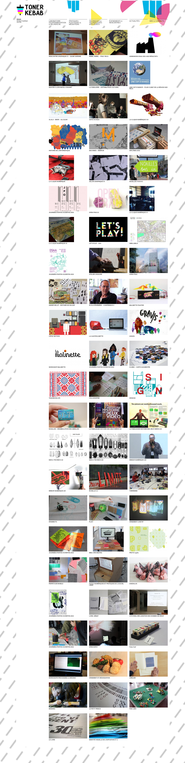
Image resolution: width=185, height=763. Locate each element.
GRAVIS (132, 336)
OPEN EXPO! (93, 647)
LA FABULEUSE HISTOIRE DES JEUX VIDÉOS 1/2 (105, 429)
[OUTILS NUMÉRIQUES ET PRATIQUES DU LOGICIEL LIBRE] (108, 569)
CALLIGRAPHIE (94, 398)
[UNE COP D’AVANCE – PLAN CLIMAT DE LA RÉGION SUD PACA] (148, 73)
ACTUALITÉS (134, 21)
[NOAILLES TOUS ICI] (148, 167)
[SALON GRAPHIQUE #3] (108, 167)
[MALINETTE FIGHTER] (148, 291)
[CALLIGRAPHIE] (108, 384)
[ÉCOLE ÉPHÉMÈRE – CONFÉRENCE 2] (108, 291)
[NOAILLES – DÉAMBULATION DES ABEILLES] (68, 415)
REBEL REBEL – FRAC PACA (98, 56)
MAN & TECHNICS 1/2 (56, 460)
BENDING (52, 709)
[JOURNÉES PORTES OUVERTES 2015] (68, 260)
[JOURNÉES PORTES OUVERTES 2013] (68, 538)
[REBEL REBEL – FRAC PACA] (108, 42)
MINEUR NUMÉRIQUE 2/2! (57, 491)
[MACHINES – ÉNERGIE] (108, 136)
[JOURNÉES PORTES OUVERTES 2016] (68, 198)
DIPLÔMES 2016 (134, 150)
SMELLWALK (133, 243)
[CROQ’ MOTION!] (68, 322)
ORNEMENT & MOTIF (136, 522)
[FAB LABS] (148, 695)
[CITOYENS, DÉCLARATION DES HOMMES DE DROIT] (148, 602)
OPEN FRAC (133, 274)
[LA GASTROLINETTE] (108, 322)
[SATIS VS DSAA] (108, 105)
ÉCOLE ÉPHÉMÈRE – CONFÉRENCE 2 (101, 305)
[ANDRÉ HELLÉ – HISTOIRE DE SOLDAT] (68, 291)
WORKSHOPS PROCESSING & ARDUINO (62, 678)
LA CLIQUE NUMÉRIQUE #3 (138, 212)
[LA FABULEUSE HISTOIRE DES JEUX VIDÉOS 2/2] (148, 415)
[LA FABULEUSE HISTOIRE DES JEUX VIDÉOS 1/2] (108, 415)
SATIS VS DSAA (94, 119)
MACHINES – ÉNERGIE (96, 150)
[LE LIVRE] (68, 725)
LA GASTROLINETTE (96, 336)
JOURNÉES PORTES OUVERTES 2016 (61, 212)
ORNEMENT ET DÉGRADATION (99, 678)
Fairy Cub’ (132, 647)
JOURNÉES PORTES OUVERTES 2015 (61, 274)
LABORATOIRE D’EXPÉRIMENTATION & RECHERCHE (57, 22)
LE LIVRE (52, 739)
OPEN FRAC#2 (94, 212)
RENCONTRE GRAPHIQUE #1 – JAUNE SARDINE (65, 56)
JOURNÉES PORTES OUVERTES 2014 (101, 367)
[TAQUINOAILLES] (68, 384)
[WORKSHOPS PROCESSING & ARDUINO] (68, 664)
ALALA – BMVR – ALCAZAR (58, 119)
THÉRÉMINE (133, 491)
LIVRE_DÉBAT (94, 616)
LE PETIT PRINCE (95, 709)
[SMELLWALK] (148, 229)
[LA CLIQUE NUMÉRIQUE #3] (148, 198)
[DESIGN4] (148, 384)
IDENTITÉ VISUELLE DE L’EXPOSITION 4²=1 (103, 739)
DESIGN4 (132, 398)
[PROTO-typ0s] (148, 538)
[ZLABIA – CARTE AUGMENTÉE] (148, 353)
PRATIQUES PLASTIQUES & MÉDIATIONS (75, 22)
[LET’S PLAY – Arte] (108, 229)
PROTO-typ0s (134, 552)
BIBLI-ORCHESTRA (95, 552)
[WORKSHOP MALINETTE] (68, 353)
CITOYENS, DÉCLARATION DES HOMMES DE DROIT (146, 616)
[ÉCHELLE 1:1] (108, 477)
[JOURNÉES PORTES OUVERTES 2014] (108, 353)
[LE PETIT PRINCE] (108, 695)
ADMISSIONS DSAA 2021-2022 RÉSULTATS (143, 56)
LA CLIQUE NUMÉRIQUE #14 (138, 119)
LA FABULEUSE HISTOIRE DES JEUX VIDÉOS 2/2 (145, 429)
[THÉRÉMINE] (148, 477)
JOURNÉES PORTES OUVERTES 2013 (61, 552)
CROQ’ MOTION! (54, 336)
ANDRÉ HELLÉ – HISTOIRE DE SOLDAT (62, 305)
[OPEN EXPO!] (108, 633)
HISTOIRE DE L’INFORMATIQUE (59, 150)
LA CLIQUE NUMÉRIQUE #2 (58, 243)
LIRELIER (132, 678)
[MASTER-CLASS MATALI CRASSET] (68, 73)
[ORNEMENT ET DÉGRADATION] (108, 664)
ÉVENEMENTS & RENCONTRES (115, 22)
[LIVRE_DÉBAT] (108, 602)
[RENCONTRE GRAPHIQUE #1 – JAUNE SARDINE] (68, 42)
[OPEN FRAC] (148, 260)
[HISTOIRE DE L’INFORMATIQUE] (68, 136)
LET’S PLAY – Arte (95, 243)
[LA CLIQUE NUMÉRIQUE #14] (148, 105)
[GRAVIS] (148, 322)
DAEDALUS (133, 583)
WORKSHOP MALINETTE (57, 367)
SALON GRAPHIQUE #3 (97, 181)
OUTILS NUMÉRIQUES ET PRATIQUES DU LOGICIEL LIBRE (106, 584)
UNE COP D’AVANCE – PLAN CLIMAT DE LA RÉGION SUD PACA (148, 88)
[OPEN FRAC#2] (108, 198)
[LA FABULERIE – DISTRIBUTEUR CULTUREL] (108, 73)
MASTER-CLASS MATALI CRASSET (60, 87)
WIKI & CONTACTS (157, 21)
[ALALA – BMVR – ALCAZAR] (68, 105)
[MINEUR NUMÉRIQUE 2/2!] (68, 477)
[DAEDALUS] (148, 569)
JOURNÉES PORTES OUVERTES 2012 (61, 647)
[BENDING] (68, 695)
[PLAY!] (108, 508)
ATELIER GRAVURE (95, 274)
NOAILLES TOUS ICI (136, 181)
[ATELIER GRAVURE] (108, 260)
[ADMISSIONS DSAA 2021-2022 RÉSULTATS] (148, 42)
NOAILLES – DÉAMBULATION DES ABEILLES (64, 429)
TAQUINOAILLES (54, 398)
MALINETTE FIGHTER (136, 305)
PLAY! (91, 522)
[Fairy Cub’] (148, 633)
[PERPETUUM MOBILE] (68, 569)
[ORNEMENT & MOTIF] (148, 508)
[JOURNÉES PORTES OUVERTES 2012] (68, 633)
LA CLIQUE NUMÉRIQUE (57, 181)
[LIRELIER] (148, 664)
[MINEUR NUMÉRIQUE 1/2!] (148, 446)
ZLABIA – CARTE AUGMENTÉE (139, 367)
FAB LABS (132, 709)
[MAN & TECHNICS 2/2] (108, 446)
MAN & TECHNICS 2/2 (96, 460)
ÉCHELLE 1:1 (93, 491)
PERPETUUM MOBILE (56, 583)
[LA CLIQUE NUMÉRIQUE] (68, 167)
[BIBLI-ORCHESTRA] (108, 538)
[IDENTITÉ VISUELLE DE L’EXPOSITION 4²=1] (108, 725)
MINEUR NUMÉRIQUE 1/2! (137, 460)
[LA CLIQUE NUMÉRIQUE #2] (68, 229)
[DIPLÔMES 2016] (148, 136)
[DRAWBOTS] (68, 508)
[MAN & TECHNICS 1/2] (68, 446)
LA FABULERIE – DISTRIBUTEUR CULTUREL (104, 87)
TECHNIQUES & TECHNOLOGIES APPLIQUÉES (95, 22)
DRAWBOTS (53, 522)
